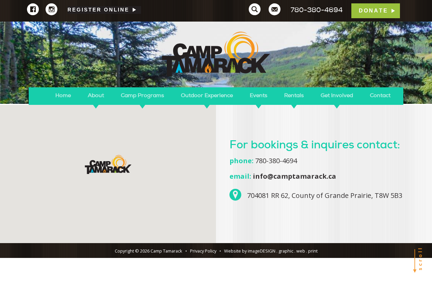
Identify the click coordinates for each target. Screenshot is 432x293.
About (96, 95)
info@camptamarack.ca (294, 176)
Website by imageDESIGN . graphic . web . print (271, 251)
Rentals (294, 95)
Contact (380, 95)
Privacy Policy (203, 251)
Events (258, 95)
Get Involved (337, 95)
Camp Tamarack (216, 54)
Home (63, 95)
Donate (373, 10)
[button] (108, 164)
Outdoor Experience (207, 95)
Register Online (98, 9)
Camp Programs (142, 95)
